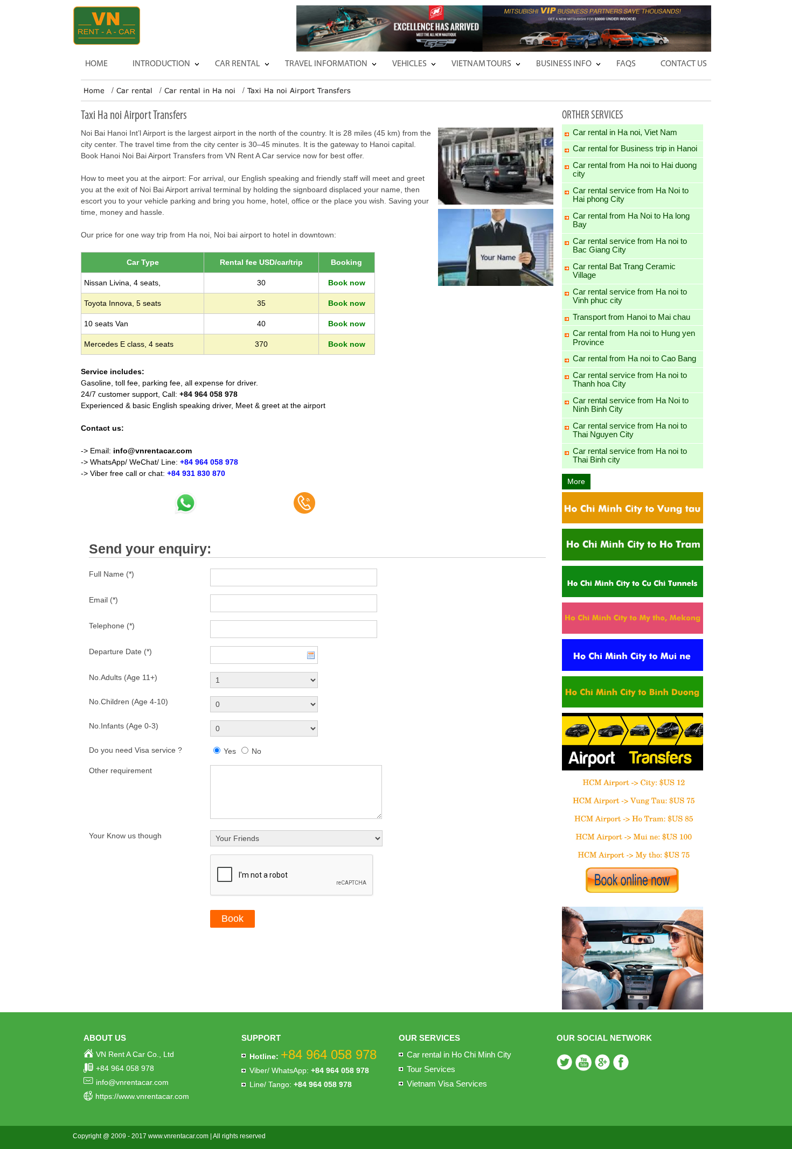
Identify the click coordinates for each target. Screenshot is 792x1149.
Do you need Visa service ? (135, 750)
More (576, 481)
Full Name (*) (111, 574)
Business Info (564, 64)
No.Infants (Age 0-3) (123, 725)
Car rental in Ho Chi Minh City (459, 1054)
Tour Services (431, 1069)
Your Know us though (125, 835)
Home (96, 64)
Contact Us (684, 64)
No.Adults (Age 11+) (123, 677)
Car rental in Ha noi (199, 90)
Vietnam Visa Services (447, 1083)
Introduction (161, 64)
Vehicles (409, 64)
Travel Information (326, 64)
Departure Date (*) (120, 651)
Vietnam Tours (481, 64)
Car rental (237, 64)
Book (232, 918)
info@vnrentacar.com (152, 450)
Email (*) (103, 599)
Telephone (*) (112, 625)
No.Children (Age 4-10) (128, 701)
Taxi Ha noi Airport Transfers (299, 90)
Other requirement (120, 770)
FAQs (626, 64)
